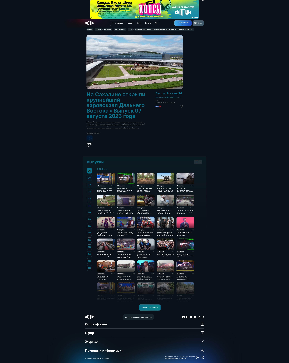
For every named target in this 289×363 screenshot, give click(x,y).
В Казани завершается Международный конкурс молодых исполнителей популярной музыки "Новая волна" (165, 235)
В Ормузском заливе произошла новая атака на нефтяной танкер (165, 277)
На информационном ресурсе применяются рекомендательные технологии (180, 357)
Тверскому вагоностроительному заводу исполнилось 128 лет (145, 300)
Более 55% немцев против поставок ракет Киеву (165, 255)
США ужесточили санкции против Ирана (106, 299)
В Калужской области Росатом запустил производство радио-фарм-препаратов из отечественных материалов (164, 214)
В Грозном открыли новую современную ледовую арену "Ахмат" (185, 211)
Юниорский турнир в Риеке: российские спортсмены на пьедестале (144, 256)
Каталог (98, 29)
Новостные (159, 100)
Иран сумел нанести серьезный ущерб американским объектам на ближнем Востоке (145, 212)
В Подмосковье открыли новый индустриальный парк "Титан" (125, 233)
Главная (89, 29)
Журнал (91, 342)
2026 (106, 169)
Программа (107, 29)
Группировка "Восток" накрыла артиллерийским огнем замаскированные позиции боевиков (165, 191)
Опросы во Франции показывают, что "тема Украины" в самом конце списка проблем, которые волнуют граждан (125, 213)
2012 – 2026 (169, 97)
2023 (130, 29)
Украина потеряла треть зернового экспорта (105, 255)
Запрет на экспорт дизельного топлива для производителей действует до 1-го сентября (125, 192)
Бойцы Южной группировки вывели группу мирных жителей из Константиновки (184, 191)
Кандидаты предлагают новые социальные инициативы (184, 233)
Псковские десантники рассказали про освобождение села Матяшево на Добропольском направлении (164, 302)
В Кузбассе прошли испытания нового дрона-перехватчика (105, 211)
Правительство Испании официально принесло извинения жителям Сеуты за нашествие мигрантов (145, 235)
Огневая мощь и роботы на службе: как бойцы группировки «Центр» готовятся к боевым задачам (184, 301)
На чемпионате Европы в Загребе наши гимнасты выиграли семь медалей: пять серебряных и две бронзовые (125, 301)
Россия (177, 97)
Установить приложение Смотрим (138, 317)
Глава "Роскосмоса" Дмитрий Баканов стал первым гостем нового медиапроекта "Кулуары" (145, 278)
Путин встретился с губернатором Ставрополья (103, 277)
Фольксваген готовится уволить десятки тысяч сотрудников (105, 190)
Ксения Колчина (89, 144)
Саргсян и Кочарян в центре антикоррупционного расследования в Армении (126, 278)
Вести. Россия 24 (120, 29)
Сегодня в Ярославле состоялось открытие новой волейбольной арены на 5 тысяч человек (125, 256)
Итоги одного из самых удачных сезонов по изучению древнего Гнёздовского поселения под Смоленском (145, 192)
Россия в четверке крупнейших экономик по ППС (185, 255)
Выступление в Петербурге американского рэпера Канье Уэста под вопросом (104, 235)
